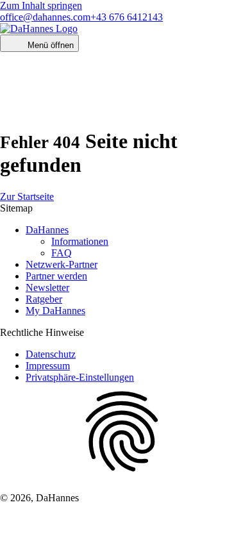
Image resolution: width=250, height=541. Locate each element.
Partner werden (56, 275)
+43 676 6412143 (126, 17)
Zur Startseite (27, 196)
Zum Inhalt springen (41, 5)
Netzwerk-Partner (61, 264)
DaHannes (47, 229)
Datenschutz (51, 354)
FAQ (61, 252)
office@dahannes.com (45, 17)
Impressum (48, 365)
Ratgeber (44, 299)
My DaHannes (55, 310)
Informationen (79, 241)
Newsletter (47, 287)
